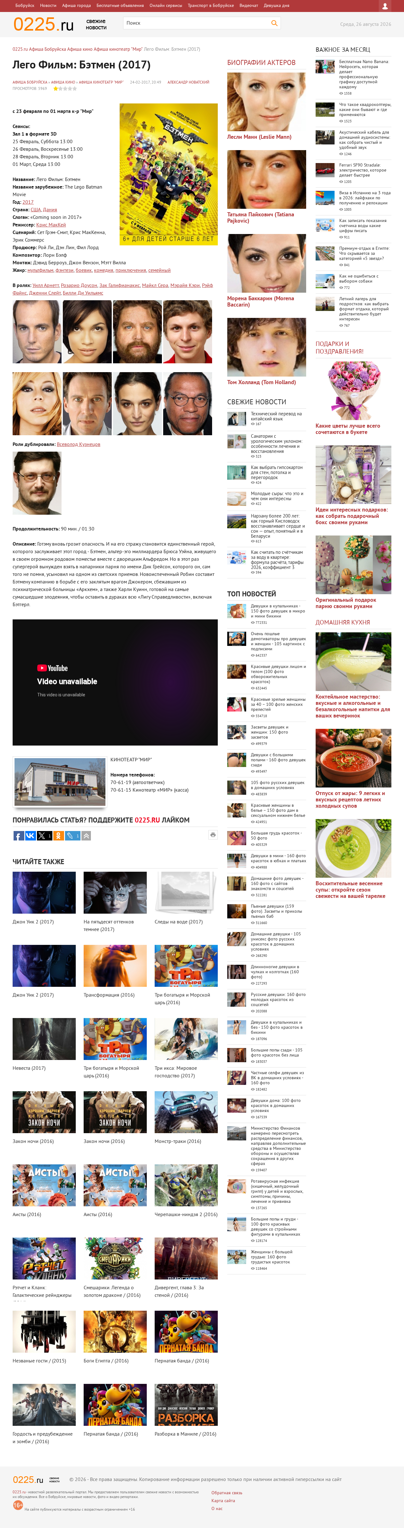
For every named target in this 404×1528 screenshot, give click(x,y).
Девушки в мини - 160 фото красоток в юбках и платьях (278, 858)
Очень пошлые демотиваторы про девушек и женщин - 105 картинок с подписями (278, 641)
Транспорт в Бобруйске (211, 6)
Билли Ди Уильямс (83, 293)
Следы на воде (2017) (179, 922)
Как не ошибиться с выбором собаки (358, 279)
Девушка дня (276, 6)
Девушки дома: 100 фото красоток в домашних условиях (276, 1106)
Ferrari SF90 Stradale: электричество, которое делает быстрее (362, 170)
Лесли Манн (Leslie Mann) (259, 137)
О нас (217, 1509)
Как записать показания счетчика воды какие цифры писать (363, 226)
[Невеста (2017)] (44, 1039)
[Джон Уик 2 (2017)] (44, 893)
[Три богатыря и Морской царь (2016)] (186, 966)
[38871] (353, 661)
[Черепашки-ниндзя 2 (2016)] (186, 1185)
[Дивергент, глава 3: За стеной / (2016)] (186, 1258)
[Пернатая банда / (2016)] (186, 1332)
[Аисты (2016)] (44, 1185)
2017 (28, 202)
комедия (103, 270)
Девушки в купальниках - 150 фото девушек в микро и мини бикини (278, 611)
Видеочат (249, 6)
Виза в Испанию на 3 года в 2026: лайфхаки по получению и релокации (365, 198)
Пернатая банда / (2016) (182, 1361)
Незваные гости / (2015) (39, 1361)
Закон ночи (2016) (33, 1142)
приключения (131, 270)
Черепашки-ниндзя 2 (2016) (186, 1215)
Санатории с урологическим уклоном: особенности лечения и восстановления (276, 444)
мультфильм (40, 270)
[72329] (266, 102)
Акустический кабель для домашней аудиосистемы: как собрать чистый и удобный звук (364, 140)
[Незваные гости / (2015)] (44, 1332)
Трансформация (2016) (109, 995)
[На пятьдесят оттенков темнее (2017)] (115, 893)
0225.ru (19, 1492)
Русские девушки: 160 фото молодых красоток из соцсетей (278, 1000)
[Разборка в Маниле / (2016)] (186, 1405)
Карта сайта (223, 1501)
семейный (159, 270)
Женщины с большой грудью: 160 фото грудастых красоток (272, 1257)
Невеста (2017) (29, 1068)
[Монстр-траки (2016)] (186, 1112)
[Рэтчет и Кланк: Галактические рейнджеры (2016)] (44, 1258)
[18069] (266, 263)
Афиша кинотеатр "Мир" (101, 82)
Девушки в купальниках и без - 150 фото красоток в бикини (277, 1027)
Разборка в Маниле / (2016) (185, 1434)
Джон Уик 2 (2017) (33, 922)
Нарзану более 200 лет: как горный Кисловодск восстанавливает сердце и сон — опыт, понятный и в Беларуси (278, 526)
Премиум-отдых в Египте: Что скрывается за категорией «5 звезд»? (364, 253)
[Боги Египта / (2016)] (115, 1332)
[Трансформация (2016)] (115, 966)
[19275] (266, 179)
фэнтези (65, 270)
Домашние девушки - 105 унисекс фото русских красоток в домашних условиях (276, 942)
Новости (48, 6)
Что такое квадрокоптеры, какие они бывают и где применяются (365, 110)
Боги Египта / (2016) (106, 1361)
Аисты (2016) (27, 1215)
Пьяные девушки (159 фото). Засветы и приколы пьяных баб (276, 911)
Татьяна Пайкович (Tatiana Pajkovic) (260, 218)
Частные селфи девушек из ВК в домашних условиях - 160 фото (277, 1078)
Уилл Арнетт (46, 286)
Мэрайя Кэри (185, 286)
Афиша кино (63, 82)
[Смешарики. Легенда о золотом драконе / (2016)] (115, 1258)
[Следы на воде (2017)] (186, 893)
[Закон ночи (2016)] (44, 1112)
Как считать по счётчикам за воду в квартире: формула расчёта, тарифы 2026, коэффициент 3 (277, 560)
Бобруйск (24, 6)
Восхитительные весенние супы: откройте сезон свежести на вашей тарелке (350, 890)
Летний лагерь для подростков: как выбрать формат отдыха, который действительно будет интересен (364, 309)
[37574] (353, 758)
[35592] (353, 390)
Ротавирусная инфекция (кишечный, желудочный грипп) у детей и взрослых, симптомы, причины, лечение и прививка (277, 1191)
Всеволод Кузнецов (78, 445)
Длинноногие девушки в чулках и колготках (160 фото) (275, 972)
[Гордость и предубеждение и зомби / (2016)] (44, 1405)
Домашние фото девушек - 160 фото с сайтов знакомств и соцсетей (277, 884)
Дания (50, 210)
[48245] (353, 474)
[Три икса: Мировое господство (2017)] (186, 1039)
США (36, 210)
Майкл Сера (155, 286)
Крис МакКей (51, 225)
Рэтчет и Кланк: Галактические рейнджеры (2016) (42, 1295)
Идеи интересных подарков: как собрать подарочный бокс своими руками (352, 516)
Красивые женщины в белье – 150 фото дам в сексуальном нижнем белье (278, 810)
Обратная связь (226, 1493)
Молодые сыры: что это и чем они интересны (277, 496)
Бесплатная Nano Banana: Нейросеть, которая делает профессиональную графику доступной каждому (364, 74)
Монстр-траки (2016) (178, 1142)
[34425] (353, 565)
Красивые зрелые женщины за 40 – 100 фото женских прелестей (278, 704)
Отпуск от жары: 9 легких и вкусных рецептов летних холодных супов (350, 800)
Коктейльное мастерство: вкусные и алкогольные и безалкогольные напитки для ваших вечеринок (353, 707)
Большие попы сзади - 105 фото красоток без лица (277, 1053)
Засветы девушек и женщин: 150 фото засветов (269, 732)
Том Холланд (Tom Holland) (261, 382)
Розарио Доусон (79, 286)
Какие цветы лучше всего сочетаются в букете (348, 429)
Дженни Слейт (45, 293)
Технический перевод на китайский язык (276, 416)
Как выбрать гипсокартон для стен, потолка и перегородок (277, 473)
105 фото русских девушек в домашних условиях (278, 785)
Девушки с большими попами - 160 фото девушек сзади (278, 760)
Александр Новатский (188, 82)
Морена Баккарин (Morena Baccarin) (260, 302)
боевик (84, 270)
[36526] (353, 848)
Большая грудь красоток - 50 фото (276, 836)
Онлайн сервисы (166, 6)
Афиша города (76, 6)
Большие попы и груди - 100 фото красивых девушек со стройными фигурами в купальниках (275, 1227)
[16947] (266, 347)
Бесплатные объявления (120, 6)
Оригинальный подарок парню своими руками (346, 603)
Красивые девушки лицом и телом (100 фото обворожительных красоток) (278, 674)
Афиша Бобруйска (30, 82)
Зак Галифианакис (119, 286)
